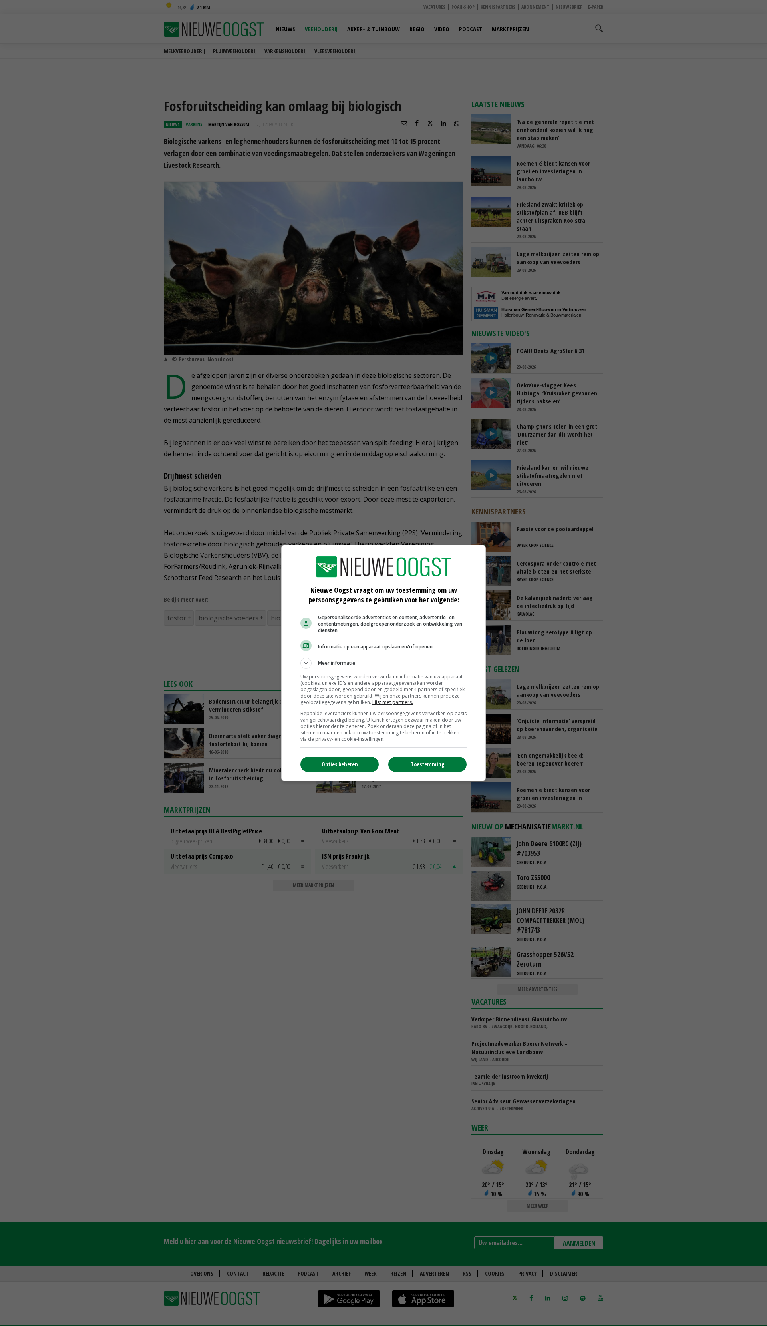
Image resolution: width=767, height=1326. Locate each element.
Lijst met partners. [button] (392, 702)
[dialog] (383, 663)
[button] (383, 663)
